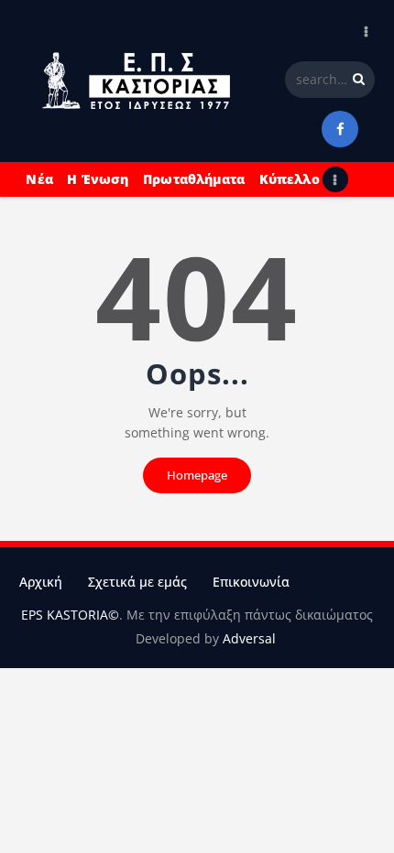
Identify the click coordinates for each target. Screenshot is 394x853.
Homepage (197, 475)
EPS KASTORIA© (70, 614)
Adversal (249, 638)
